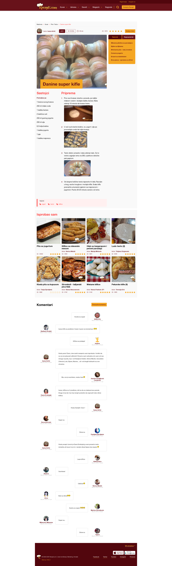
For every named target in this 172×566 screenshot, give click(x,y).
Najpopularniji (128, 37)
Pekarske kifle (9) (123, 274)
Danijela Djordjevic (97, 434)
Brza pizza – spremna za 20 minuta (122, 60)
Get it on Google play (130, 553)
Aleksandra (97, 461)
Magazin (96, 7)
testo (52, 204)
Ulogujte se (132, 2)
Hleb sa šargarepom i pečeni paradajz (98, 236)
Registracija (123, 2)
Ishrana (73, 7)
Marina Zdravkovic (97, 510)
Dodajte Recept (128, 7)
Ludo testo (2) (123, 236)
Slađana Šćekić (46, 331)
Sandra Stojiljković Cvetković (97, 379)
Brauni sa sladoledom (118, 56)
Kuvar (62, 7)
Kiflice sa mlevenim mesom (73, 236)
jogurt (44, 204)
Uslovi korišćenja (61, 557)
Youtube (113, 557)
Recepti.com (47, 6)
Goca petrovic (46, 422)
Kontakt (76, 557)
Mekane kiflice (98, 274)
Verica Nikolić (97, 486)
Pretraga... (117, 7)
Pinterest (132, 557)
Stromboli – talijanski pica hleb (73, 274)
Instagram (123, 557)
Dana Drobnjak (46, 395)
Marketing (70, 557)
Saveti (84, 7)
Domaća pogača (117, 53)
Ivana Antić (51, 31)
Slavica (46, 473)
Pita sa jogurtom (48, 236)
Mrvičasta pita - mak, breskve (121, 50)
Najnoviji (115, 37)
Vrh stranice (129, 546)
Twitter (105, 557)
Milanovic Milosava (46, 522)
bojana (97, 343)
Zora (46, 498)
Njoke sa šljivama (117, 46)
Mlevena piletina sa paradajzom (122, 43)
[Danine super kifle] (83, 113)
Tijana (97, 534)
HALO (48, 560)
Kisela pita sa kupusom (48, 274)
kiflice (61, 204)
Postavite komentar (99, 304)
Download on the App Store (118, 553)
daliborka (97, 319)
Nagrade (108, 7)
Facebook (96, 557)
